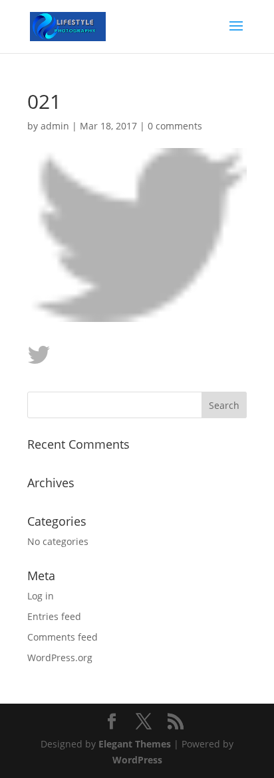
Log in (40, 595)
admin (55, 125)
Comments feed (62, 637)
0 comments (175, 125)
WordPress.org (59, 657)
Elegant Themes (134, 744)
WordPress (137, 759)
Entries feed (54, 616)
